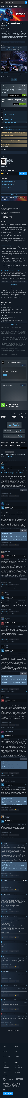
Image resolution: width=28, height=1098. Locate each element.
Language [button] (22, 442)
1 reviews (6, 619)
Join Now (4, 87)
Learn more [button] (23, 173)
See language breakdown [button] (3, 416)
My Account (17, 1072)
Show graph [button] (22, 447)
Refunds (5, 1075)
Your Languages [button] (8, 452)
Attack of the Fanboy (7, 217)
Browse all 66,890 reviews (14, 1030)
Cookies (4, 1072)
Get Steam (17, 1065)
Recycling (17, 1056)
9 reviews (6, 647)
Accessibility (6, 1067)
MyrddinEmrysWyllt (9, 731)
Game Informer (7, 209)
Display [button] (18, 445)
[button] (3, 6)
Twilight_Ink (7, 645)
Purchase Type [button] (13, 442)
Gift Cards (5, 1059)
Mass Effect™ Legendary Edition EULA (10, 142)
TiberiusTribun (7, 618)
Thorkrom (6, 696)
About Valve (17, 1049)
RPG (10, 42)
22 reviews (6, 732)
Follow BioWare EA (10, 371)
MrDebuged (7, 779)
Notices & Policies (7, 1070)
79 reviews (6, 552)
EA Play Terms (4, 146)
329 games (6, 781)
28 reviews (6, 464)
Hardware (17, 1054)
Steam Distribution (7, 1056)
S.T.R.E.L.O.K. (7, 592)
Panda (5, 502)
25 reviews (6, 817)
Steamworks (6, 1054)
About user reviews (14, 416)
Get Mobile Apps (8, 1093)
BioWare (7, 25)
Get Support (17, 1070)
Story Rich (4, 42)
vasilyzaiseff (7, 816)
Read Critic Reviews (13, 406)
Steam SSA (5, 1051)
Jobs (16, 1051)
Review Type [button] (4, 442)
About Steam (6, 1049)
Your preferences (23, 416)
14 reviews (6, 504)
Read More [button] (23, 490)
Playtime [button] (12, 445)
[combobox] (15, 2)
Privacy (4, 1065)
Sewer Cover (7, 551)
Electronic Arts (9, 26)
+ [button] (23, 42)
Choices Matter (17, 42)
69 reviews (6, 594)
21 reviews (13, 781)
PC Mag (5, 213)
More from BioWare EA (13, 362)
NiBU (5, 462)
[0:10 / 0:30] (14, 58)
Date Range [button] (4, 445)
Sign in (2, 75)
